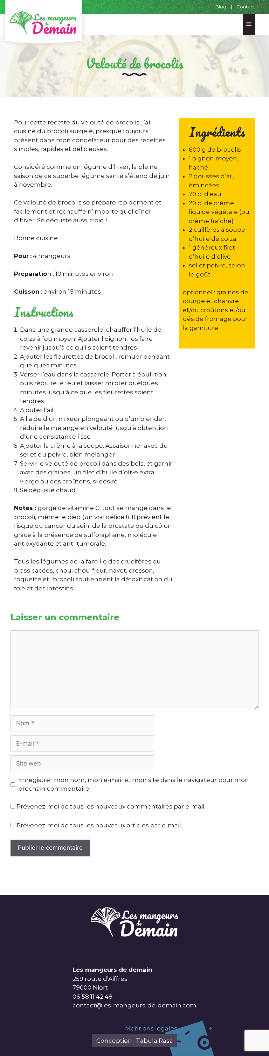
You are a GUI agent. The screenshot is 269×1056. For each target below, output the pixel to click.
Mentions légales (151, 1028)
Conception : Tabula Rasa (134, 1040)
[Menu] (249, 24)
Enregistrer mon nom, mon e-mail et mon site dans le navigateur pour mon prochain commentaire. (133, 784)
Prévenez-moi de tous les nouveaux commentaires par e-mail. (111, 806)
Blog (220, 6)
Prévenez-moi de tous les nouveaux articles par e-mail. (99, 825)
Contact (245, 6)
